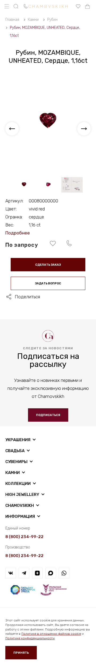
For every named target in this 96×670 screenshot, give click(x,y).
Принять (21, 653)
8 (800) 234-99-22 (24, 536)
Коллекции (18, 483)
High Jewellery (22, 494)
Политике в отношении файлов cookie (51, 634)
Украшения (17, 439)
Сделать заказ (48, 265)
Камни (12, 472)
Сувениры (16, 461)
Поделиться (27, 296)
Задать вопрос (48, 283)
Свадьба (15, 450)
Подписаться (48, 415)
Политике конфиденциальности (30, 638)
